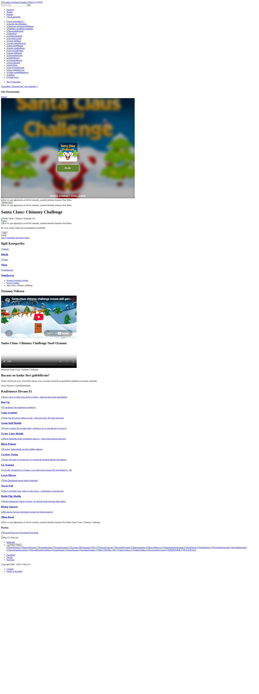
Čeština (142, 550)
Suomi (75, 550)
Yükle (4, 233)
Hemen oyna (7, 203)
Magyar (158, 547)
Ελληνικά (161, 550)
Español (65, 547)
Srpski (62, 550)
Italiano (142, 547)
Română (243, 547)
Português (225, 547)
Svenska (92, 550)
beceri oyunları (12, 283)
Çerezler (10, 569)
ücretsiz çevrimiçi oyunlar (17, 280)
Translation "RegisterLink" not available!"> (19, 86)
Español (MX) (90, 547)
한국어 (193, 550)
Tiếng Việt (111, 550)
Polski (207, 547)
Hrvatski (127, 547)
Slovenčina (23, 550)
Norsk (194, 547)
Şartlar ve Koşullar (14, 571)
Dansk (17, 547)
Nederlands (179, 547)
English (49, 547)
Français (109, 547)
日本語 (177, 550)
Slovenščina (45, 550)
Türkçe (18, 545)
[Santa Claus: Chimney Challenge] (36, 200)
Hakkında (10, 542)
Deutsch (33, 547)
